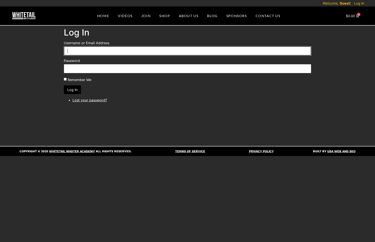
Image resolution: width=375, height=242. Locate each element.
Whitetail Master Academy (72, 151)
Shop (164, 16)
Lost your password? (89, 100)
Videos (125, 16)
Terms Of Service (190, 151)
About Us (189, 16)
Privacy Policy (261, 151)
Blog (212, 16)
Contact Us (268, 16)
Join (146, 16)
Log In (359, 3)
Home (103, 16)
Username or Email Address (86, 43)
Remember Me (79, 80)
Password (72, 60)
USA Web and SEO (341, 151)
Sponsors (236, 16)
